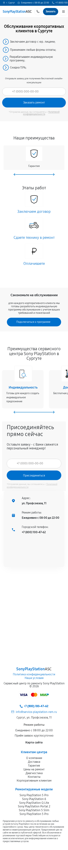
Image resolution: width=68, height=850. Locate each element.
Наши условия (34, 678)
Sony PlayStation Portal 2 (34, 806)
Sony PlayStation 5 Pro (34, 795)
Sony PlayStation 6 (34, 799)
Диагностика (34, 773)
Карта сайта (34, 742)
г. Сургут (10, 3)
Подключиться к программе (33, 321)
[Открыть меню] (63, 11)
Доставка (34, 761)
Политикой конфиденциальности (41, 113)
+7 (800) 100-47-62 (34, 532)
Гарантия (34, 765)
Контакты (34, 776)
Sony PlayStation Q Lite (34, 802)
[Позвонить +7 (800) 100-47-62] (38, 11)
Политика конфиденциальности (34, 674)
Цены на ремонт (34, 769)
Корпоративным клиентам (34, 780)
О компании (34, 758)
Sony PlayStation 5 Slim (34, 810)
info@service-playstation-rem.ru (36, 712)
